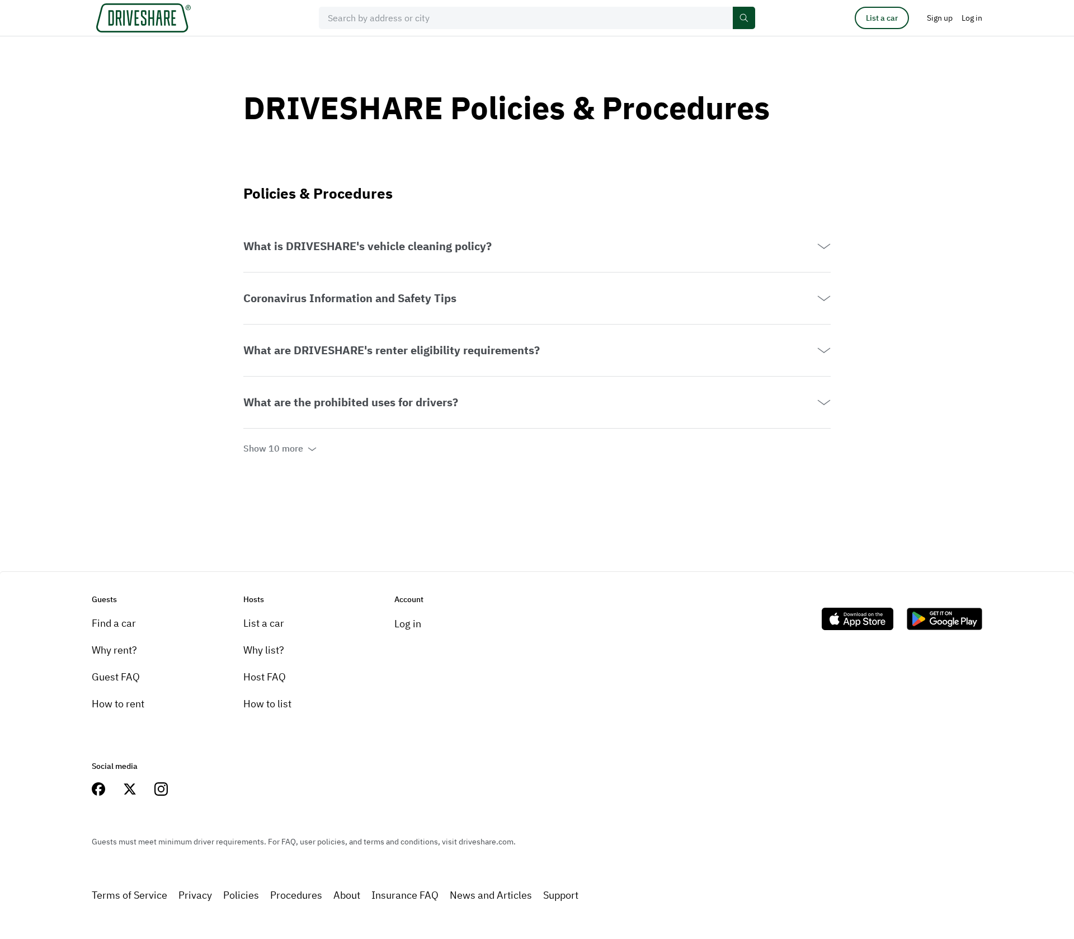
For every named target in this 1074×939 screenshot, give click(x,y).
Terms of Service (129, 895)
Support (560, 895)
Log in (407, 623)
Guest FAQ (116, 676)
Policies (241, 895)
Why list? (263, 650)
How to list (267, 703)
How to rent (118, 703)
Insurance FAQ (405, 895)
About (346, 895)
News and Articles (491, 895)
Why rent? (114, 650)
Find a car (114, 623)
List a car (882, 18)
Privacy (195, 895)
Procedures (296, 895)
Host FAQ (264, 676)
